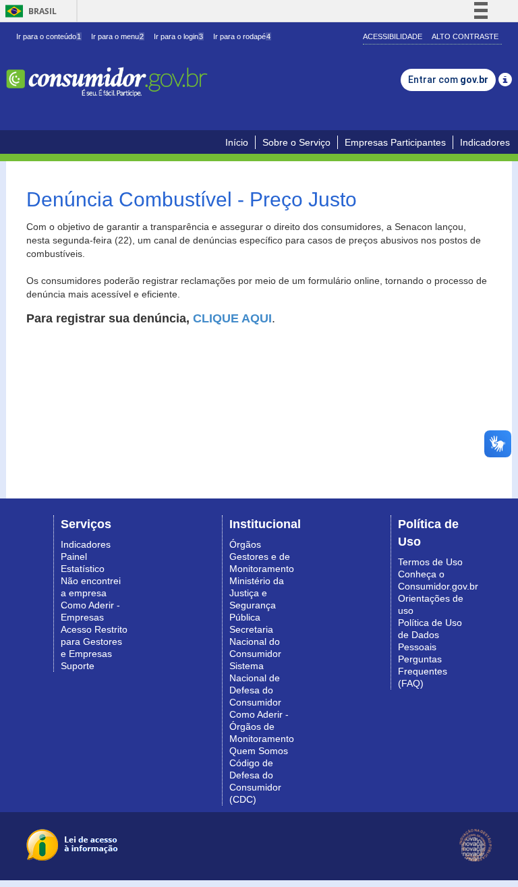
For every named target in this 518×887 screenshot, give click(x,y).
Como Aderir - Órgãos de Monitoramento (261, 726)
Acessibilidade (392, 36)
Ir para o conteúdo (48, 36)
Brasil (28, 11)
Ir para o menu (117, 36)
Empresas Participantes (395, 142)
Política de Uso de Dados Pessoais (430, 634)
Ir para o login (178, 36)
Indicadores (485, 142)
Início (236, 142)
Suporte (77, 665)
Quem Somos (258, 750)
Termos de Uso (430, 561)
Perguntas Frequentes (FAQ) (422, 671)
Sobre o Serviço (296, 142)
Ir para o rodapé (241, 36)
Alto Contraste (465, 36)
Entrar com (448, 79)
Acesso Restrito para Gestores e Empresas (94, 641)
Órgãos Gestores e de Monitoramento (261, 556)
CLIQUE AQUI (232, 318)
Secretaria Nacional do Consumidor (255, 641)
